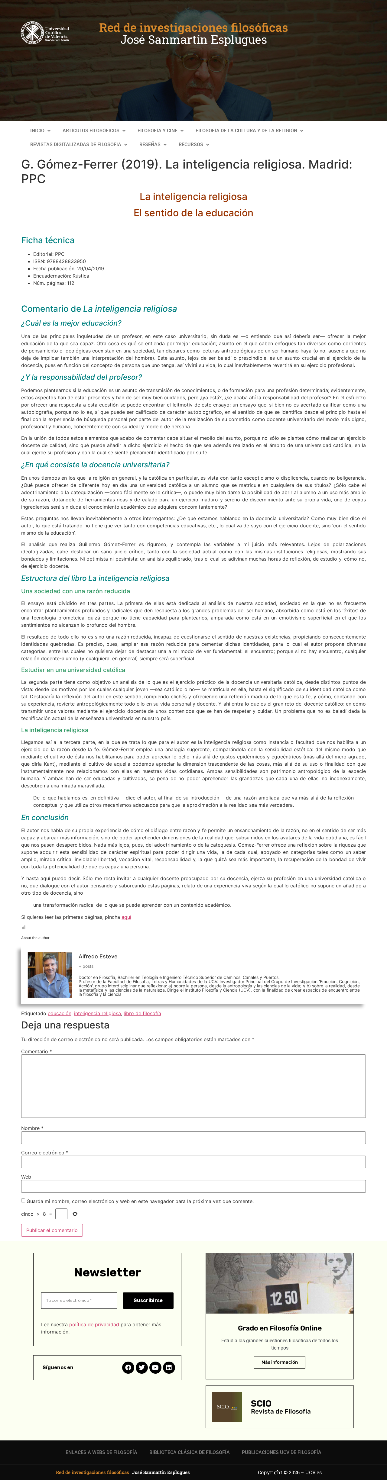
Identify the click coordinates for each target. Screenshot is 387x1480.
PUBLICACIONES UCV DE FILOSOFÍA (281, 1452)
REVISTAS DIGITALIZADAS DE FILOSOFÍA (75, 144)
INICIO (37, 131)
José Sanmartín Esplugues (193, 39)
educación (59, 1013)
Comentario (36, 1051)
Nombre (32, 1128)
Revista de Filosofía (281, 1411)
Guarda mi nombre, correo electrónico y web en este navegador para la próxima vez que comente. (140, 1201)
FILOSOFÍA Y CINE (157, 131)
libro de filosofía (142, 1013)
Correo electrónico (44, 1152)
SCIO (261, 1403)
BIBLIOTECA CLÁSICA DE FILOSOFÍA (189, 1452)
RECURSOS (191, 144)
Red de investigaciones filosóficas (193, 27)
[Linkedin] (169, 1368)
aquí (126, 917)
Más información (280, 1362)
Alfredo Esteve (98, 956)
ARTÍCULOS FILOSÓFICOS (91, 131)
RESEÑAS (150, 144)
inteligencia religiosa (97, 1013)
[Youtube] (155, 1368)
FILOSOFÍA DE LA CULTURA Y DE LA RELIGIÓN (246, 131)
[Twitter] (142, 1368)
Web (26, 1176)
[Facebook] (128, 1368)
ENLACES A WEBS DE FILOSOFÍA (101, 1452)
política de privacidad (94, 1324)
